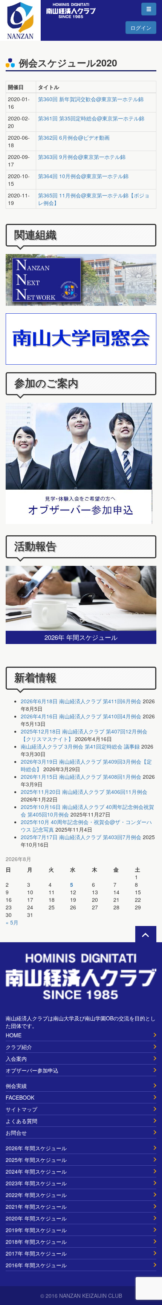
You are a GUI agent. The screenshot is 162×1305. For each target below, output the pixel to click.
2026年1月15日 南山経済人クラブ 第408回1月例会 (81, 776)
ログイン (140, 27)
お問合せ (16, 1132)
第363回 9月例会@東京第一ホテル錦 (81, 156)
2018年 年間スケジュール (36, 1241)
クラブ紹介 (19, 1047)
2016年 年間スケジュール (36, 1265)
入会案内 (16, 1058)
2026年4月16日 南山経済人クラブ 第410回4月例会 (81, 716)
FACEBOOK (20, 1097)
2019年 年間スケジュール (36, 1230)
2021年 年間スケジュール (36, 1206)
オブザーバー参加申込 (32, 1070)
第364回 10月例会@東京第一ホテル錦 (83, 176)
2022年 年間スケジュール (36, 1195)
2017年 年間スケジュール (36, 1253)
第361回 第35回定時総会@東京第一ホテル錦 (91, 118)
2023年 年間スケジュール (36, 1183)
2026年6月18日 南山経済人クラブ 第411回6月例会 (81, 701)
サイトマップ (21, 1109)
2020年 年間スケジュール (36, 1218)
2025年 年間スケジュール (36, 1159)
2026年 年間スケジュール (36, 1148)
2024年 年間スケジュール (36, 1171)
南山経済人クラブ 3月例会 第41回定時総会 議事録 (80, 746)
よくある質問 (21, 1121)
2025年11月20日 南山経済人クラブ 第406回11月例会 (84, 791)
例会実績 (16, 1085)
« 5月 (12, 922)
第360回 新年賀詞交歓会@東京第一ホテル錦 (91, 99)
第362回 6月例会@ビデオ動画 (74, 137)
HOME (13, 1035)
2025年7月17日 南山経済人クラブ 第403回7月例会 (81, 837)
